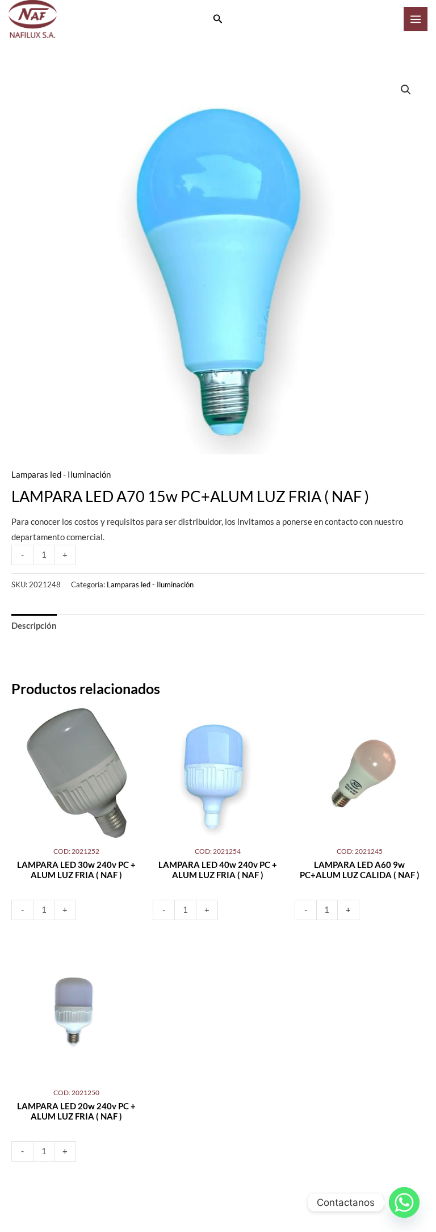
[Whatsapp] (404, 1202)
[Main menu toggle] (415, 19)
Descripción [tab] (34, 625)
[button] (218, 19)
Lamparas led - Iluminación (61, 474)
